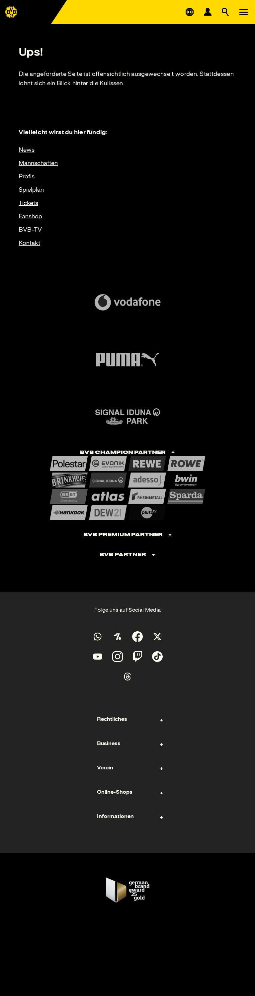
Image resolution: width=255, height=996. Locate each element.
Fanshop (30, 216)
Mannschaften (38, 163)
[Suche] (225, 12)
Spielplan (31, 189)
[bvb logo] (11, 12)
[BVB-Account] (207, 12)
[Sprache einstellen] (189, 12)
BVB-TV (30, 229)
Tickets (28, 203)
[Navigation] (243, 12)
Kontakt (29, 243)
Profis (27, 176)
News (27, 149)
